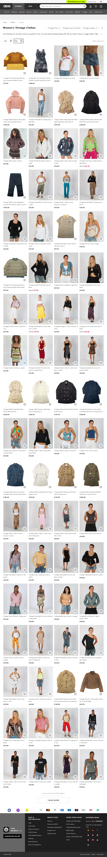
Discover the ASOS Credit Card (74, 838)
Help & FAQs (92, 1)
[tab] (6, 12)
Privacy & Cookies (85, 854)
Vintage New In (54, 28)
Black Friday (70, 830)
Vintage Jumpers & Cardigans (94, 28)
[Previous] (45, 28)
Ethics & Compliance (34, 845)
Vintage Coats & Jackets (72, 28)
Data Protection (33, 841)
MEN (30, 6)
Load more (53, 800)
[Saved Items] (95, 6)
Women (13, 22)
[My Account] (90, 6)
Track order (31, 826)
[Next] (102, 28)
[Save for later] (24, 73)
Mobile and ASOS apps (73, 821)
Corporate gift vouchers (73, 827)
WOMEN (18, 6)
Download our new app (76, 1)
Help (29, 823)
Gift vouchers (70, 824)
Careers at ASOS (52, 824)
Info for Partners (71, 833)
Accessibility (100, 854)
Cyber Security (51, 833)
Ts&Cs (93, 854)
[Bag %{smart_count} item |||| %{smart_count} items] (101, 6)
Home (5, 22)
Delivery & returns (33, 829)
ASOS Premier (32, 832)
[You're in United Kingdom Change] (101, 1)
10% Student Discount (35, 835)
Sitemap (30, 838)
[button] (88, 830)
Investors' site (51, 830)
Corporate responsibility (54, 827)
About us (50, 821)
